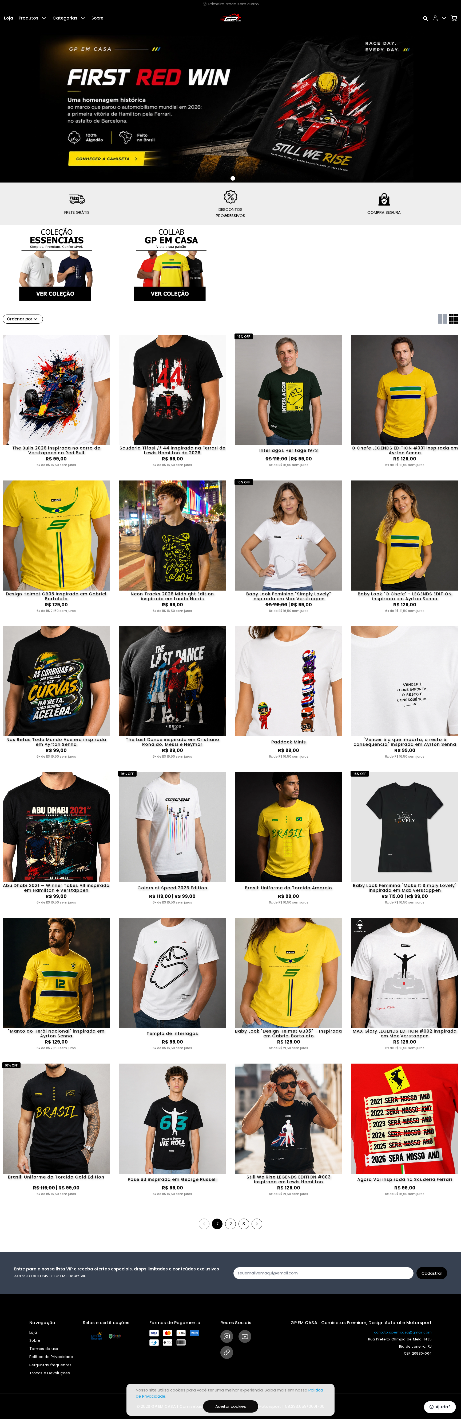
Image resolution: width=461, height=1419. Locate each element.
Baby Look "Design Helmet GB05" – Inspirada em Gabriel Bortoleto (288, 1033)
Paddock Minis (288, 742)
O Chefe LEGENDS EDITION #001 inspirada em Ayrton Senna (405, 450)
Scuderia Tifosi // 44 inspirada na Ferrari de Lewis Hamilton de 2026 (172, 450)
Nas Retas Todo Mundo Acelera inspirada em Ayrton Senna (56, 742)
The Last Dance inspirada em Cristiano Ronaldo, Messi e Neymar (172, 742)
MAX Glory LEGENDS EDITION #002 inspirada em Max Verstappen (405, 1033)
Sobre (97, 18)
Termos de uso (43, 1348)
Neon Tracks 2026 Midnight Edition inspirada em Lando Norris (172, 596)
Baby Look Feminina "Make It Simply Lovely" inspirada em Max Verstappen (405, 888)
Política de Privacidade (51, 1356)
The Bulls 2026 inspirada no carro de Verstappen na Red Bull (56, 450)
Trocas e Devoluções (49, 1373)
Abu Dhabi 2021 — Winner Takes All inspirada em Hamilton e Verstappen (56, 888)
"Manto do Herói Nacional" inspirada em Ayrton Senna (56, 1033)
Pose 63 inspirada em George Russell (172, 1179)
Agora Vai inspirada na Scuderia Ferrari (404, 1179)
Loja (8, 18)
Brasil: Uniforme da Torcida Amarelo (288, 888)
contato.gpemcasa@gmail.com (403, 1332)
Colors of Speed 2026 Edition (172, 888)
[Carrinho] (454, 18)
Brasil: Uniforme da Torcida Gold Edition (56, 1177)
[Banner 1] (233, 178)
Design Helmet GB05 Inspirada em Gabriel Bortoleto (56, 596)
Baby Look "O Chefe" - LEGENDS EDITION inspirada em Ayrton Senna (405, 596)
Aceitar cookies (230, 1406)
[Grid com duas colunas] (442, 319)
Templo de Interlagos (172, 1033)
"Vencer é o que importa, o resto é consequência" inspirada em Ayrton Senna (404, 742)
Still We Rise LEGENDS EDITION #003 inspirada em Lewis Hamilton (289, 1179)
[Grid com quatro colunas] (453, 319)
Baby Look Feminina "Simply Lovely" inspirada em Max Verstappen (288, 596)
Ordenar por (19, 319)
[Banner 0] (226, 178)
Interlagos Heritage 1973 (288, 450)
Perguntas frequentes (50, 1365)
